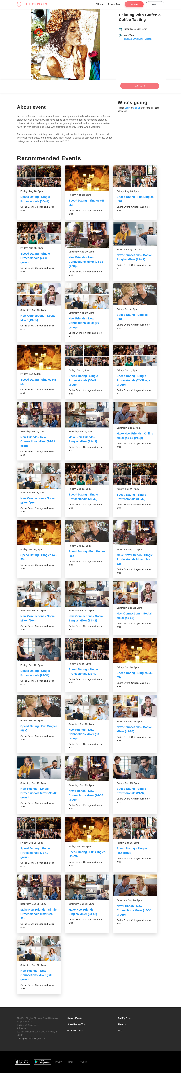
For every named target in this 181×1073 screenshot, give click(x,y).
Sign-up (136, 108)
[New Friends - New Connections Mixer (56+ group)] (87, 296)
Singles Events (74, 1018)
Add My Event (125, 1018)
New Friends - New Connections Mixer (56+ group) (85, 323)
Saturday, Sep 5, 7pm (32, 431)
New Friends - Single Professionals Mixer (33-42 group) (38, 793)
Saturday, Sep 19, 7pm (81, 724)
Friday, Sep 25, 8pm (128, 783)
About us (122, 1024)
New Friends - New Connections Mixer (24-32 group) (86, 262)
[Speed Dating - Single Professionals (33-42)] (39, 176)
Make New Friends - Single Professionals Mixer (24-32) (135, 559)
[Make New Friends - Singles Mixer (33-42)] (87, 414)
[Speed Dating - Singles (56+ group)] (135, 828)
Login (127, 108)
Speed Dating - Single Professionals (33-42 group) (83, 380)
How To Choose (75, 1030)
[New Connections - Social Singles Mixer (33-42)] (135, 234)
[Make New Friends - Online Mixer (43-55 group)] (135, 413)
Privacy (58, 1062)
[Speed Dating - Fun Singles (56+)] (135, 176)
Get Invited (140, 86)
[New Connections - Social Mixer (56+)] (39, 476)
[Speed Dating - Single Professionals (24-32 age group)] (135, 355)
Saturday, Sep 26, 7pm (33, 904)
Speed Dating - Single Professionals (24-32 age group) (133, 380)
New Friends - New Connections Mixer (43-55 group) (134, 910)
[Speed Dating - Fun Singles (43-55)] (87, 829)
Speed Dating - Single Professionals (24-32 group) (35, 258)
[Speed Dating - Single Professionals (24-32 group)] (39, 233)
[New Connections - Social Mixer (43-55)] (39, 294)
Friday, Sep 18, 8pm (31, 665)
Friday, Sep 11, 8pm (80, 489)
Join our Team (114, 4)
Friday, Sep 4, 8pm (127, 309)
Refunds (83, 1062)
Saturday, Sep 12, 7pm (129, 549)
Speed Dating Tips (76, 1024)
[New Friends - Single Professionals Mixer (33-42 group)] (39, 767)
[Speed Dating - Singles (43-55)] (87, 178)
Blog (120, 1030)
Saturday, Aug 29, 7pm (81, 251)
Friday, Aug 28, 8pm (31, 191)
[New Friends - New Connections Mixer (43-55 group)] (135, 885)
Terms (70, 1062)
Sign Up (134, 4)
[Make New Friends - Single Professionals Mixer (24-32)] (135, 532)
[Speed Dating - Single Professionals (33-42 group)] (87, 355)
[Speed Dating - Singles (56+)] (135, 294)
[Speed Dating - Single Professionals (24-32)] (87, 474)
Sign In (154, 4)
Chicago (99, 4)
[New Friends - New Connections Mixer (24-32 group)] (87, 235)
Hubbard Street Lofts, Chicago (138, 39)
